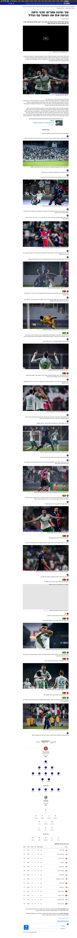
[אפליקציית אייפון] (11, 3)
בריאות (35, 1)
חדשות (62, 1)
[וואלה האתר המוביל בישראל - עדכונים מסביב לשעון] (66, 1)
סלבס (46, 1)
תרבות (49, 1)
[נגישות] (1, 1)
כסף (42, 1)
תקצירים (32, 3)
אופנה (22, 1)
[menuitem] (61, 1)
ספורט (58, 1)
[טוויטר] (10, 3)
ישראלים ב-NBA (37, 3)
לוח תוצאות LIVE (59, 3)
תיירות (31, 1)
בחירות (53, 1)
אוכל (39, 1)
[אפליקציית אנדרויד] (13, 3)
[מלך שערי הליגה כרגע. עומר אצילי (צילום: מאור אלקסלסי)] (46, 80)
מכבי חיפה (61, 918)
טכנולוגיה (27, 1)
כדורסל (42, 3)
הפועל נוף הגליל (66, 918)
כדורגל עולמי (47, 3)
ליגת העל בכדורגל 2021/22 (62, 844)
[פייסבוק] (8, 3)
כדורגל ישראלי (52, 3)
